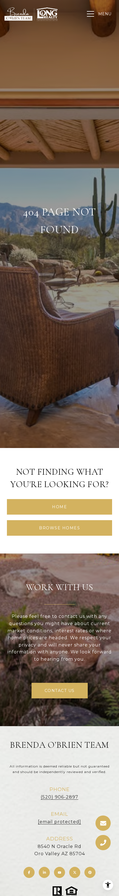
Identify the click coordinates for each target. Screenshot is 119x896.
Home (59, 506)
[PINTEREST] (89, 872)
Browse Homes (59, 527)
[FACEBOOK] (29, 872)
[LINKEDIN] (44, 872)
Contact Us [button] (60, 690)
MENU (104, 13)
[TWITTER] (74, 872)
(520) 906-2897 (59, 797)
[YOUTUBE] (59, 872)
